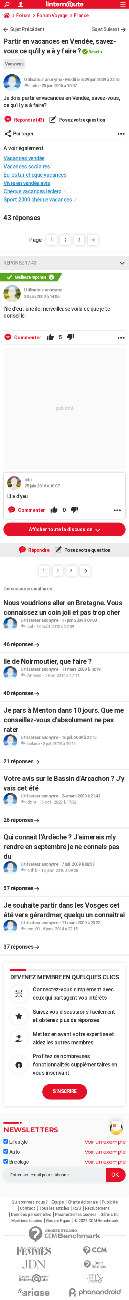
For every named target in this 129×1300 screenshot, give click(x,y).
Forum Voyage (52, 15)
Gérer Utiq (109, 1214)
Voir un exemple (105, 1141)
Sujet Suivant (105, 29)
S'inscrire (65, 1091)
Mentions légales (26, 1220)
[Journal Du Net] (34, 1264)
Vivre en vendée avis (26, 183)
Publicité (110, 1202)
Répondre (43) (28, 120)
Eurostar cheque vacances (34, 175)
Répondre (39, 550)
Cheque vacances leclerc (32, 191)
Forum (23, 15)
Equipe (58, 1202)
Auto (14, 1152)
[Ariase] (34, 1292)
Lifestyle (18, 1142)
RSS (77, 1208)
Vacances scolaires (26, 166)
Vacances (14, 64)
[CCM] (95, 1250)
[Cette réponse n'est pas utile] (70, 337)
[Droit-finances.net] (95, 1264)
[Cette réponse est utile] (50, 337)
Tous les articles (54, 1208)
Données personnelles (31, 1214)
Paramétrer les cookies (76, 1214)
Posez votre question (81, 120)
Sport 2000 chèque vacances (37, 199)
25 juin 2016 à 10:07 (59, 85)
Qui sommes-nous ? (29, 1202)
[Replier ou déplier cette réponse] (122, 262)
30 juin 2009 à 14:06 (41, 296)
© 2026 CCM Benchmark (96, 1220)
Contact (27, 1208)
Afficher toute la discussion (61, 529)
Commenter (27, 337)
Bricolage (18, 1162)
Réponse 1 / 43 (19, 263)
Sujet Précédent (27, 29)
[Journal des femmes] (34, 1251)
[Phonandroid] (95, 1292)
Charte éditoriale (83, 1202)
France (81, 15)
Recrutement (97, 1208)
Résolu (95, 51)
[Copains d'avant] (34, 1278)
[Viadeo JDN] (95, 1278)
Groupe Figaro (58, 1220)
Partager (23, 133)
